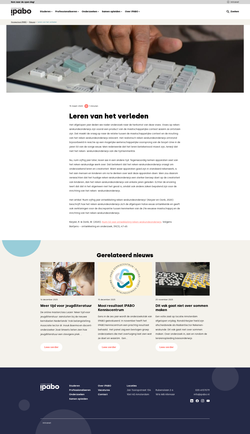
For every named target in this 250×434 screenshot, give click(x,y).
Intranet (235, 2)
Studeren (74, 385)
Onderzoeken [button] (89, 11)
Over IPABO (104, 385)
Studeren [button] (45, 11)
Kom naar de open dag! (22, 2)
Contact (103, 394)
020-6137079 (202, 390)
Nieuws (32, 22)
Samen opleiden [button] (111, 11)
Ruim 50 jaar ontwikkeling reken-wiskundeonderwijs (131, 222)
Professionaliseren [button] (66, 11)
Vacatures (104, 390)
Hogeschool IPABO (19, 22)
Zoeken (234, 11)
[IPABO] (21, 11)
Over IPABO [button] (131, 11)
